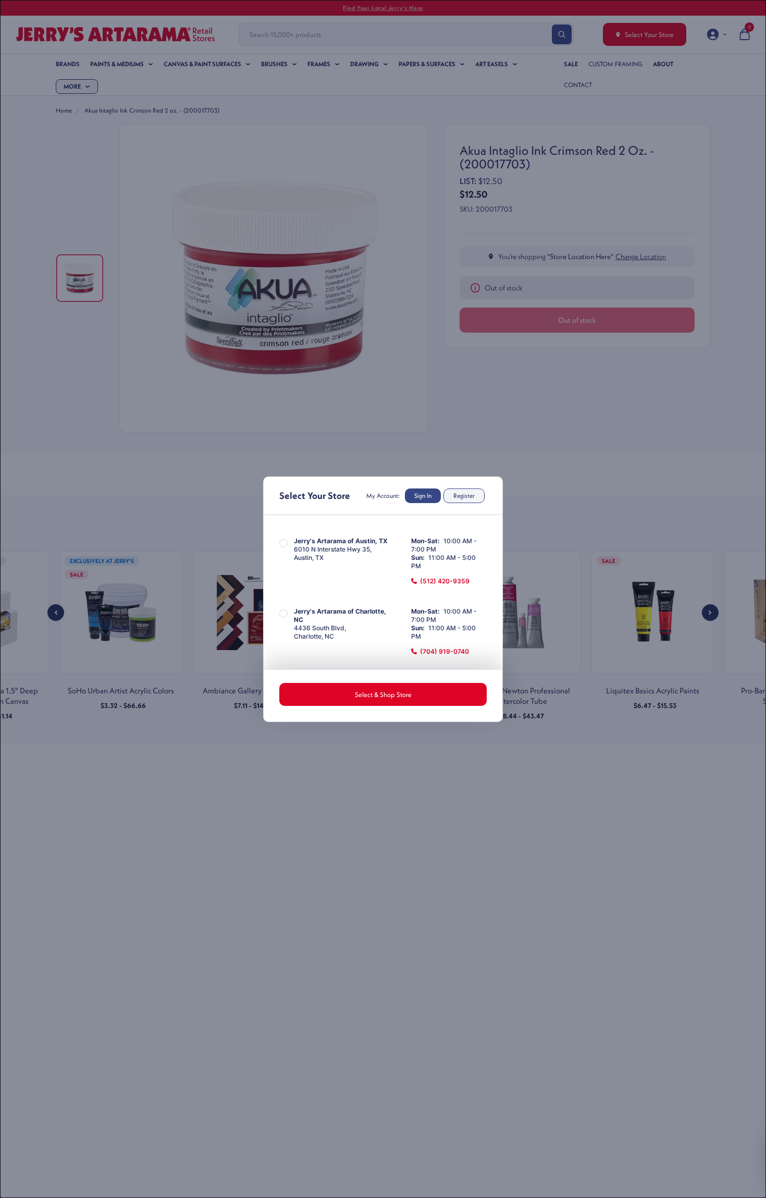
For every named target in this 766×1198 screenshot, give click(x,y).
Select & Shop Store (383, 694)
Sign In (422, 495)
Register (464, 495)
